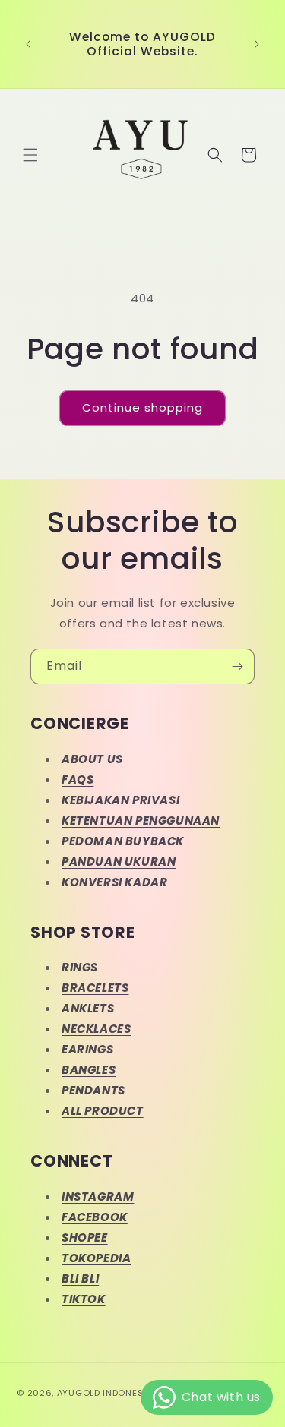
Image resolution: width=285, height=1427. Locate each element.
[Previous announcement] (28, 44)
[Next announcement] (257, 44)
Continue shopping (142, 407)
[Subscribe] (237, 666)
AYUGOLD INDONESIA (104, 1393)
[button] (30, 155)
